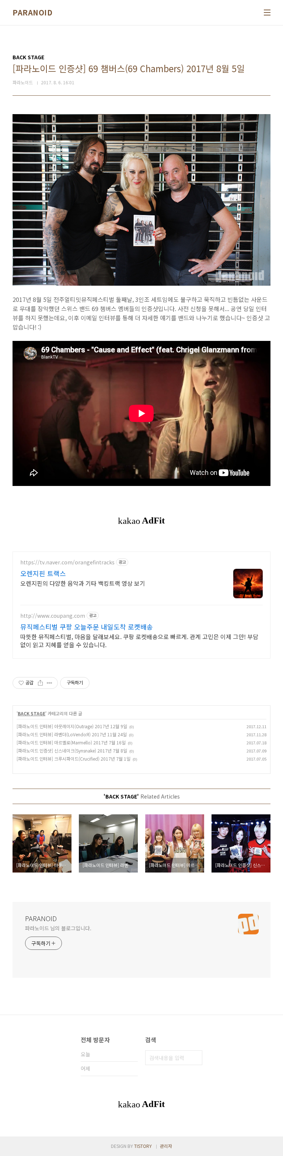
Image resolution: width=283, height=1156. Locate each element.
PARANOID (32, 12)
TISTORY (143, 1146)
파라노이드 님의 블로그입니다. (58, 928)
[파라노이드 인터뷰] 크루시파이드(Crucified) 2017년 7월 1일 (73, 758)
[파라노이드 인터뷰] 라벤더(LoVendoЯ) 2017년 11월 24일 (72, 734)
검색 (195, 1058)
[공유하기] (40, 682)
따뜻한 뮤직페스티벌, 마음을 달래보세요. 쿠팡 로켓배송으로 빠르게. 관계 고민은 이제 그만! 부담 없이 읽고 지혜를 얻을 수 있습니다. (139, 640)
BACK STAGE (31, 713)
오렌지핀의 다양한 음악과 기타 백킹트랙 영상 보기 (82, 583)
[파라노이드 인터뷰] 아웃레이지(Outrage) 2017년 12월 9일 (72, 726)
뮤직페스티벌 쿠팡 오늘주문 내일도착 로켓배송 (86, 626)
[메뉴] (267, 12)
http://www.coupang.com (52, 616)
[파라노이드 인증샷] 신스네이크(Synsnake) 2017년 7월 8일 (72, 750)
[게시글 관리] (49, 682)
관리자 (166, 1146)
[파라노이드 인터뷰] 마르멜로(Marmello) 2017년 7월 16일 (71, 742)
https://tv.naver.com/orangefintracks (67, 562)
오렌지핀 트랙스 (43, 573)
